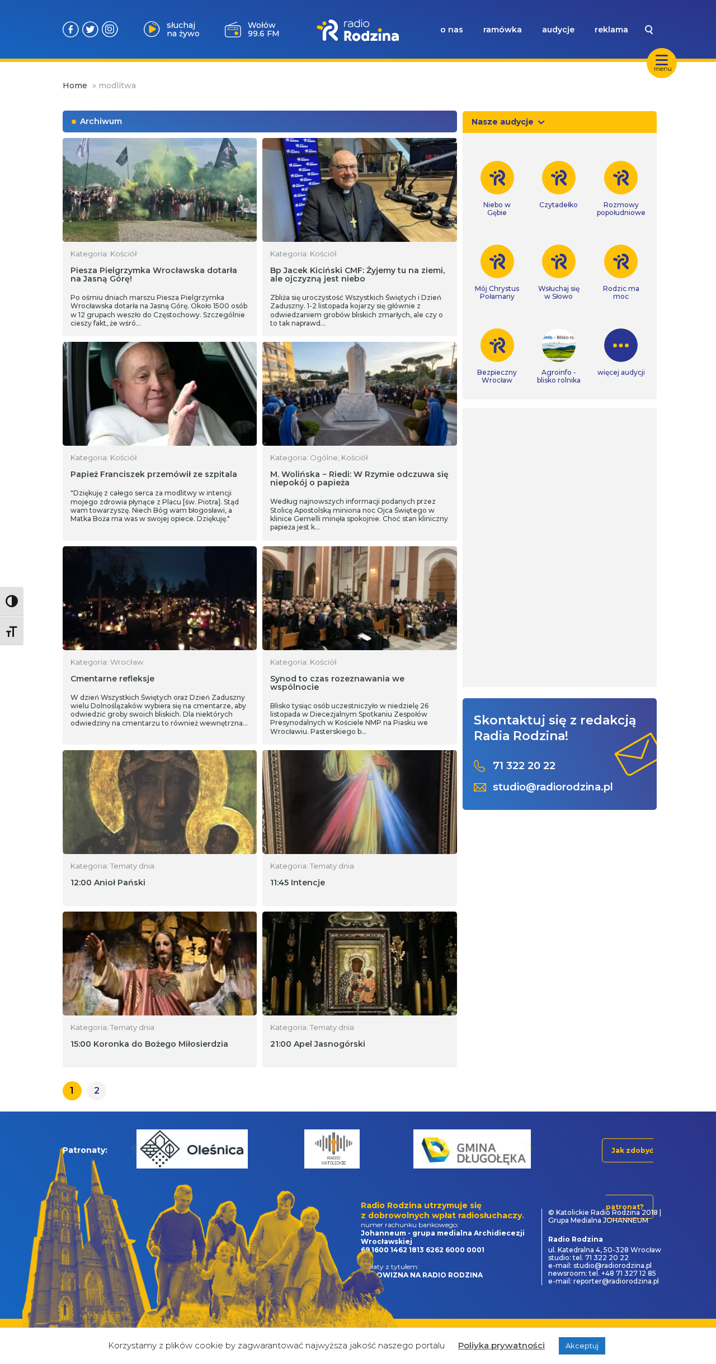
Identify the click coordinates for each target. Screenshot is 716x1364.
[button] (136, 1149)
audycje (558, 30)
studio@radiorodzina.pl (553, 787)
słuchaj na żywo (183, 29)
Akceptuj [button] (582, 1345)
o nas (451, 30)
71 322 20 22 (524, 766)
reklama (611, 30)
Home (75, 85)
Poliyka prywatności (501, 1345)
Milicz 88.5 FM (263, 29)
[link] (497, 189)
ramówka (502, 30)
